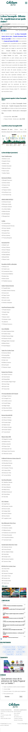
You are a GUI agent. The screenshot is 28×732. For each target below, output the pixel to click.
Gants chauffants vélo (8, 651)
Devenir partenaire (17, 711)
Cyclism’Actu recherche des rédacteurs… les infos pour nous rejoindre (14, 633)
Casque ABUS (9, 654)
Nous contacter (17, 713)
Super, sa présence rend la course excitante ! (14, 686)
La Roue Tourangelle (13, 14)
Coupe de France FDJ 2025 (11, 41)
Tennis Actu (16, 715)
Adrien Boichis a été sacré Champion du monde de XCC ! (14, 629)
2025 (14, 36)
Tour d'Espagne (21, 647)
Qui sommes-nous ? (18, 716)
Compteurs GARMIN (10, 649)
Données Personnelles (18, 720)
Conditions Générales (18, 718)
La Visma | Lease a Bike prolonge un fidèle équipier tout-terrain (14, 621)
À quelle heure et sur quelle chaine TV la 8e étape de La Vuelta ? (14, 609)
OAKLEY (20, 649)
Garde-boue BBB (20, 651)
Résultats (7, 696)
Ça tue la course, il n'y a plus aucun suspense (15, 691)
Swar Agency (24, 723)
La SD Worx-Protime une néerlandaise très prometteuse (14, 605)
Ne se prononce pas (8, 693)
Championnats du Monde (9, 647)
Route (6, 14)
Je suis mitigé (7, 689)
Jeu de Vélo (19, 654)
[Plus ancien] (1, 639)
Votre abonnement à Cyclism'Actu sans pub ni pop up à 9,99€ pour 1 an (14, 625)
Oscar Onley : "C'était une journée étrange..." (14, 637)
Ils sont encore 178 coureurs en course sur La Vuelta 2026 (14, 618)
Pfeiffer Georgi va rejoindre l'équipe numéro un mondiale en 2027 (14, 613)
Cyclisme (2, 14)
